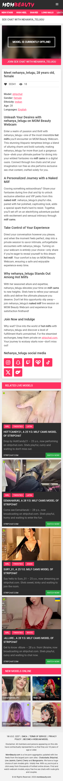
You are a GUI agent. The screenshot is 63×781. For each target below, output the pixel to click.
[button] (57, 4)
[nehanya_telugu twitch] (28, 362)
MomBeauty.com (13, 755)
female (18, 97)
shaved (34, 12)
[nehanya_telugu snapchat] (18, 362)
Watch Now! (53, 455)
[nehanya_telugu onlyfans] (18, 372)
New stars (7, 12)
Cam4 (19, 760)
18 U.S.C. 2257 (13, 736)
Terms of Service (38, 736)
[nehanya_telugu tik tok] (48, 362)
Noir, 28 (37, 697)
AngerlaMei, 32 (41, 724)
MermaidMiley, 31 (12, 724)
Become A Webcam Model (35, 739)
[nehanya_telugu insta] (8, 362)
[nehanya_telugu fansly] (38, 362)
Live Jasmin (10, 760)
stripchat (17, 94)
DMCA (24, 736)
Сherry (25, 760)
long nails (47, 12)
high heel (21, 12)
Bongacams (38, 760)
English (22, 109)
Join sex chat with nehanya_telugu (31, 61)
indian (18, 101)
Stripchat (54, 758)
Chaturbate (44, 758)
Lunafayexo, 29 (11, 697)
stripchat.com (49, 337)
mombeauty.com (44, 777)
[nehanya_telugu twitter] (8, 372)
